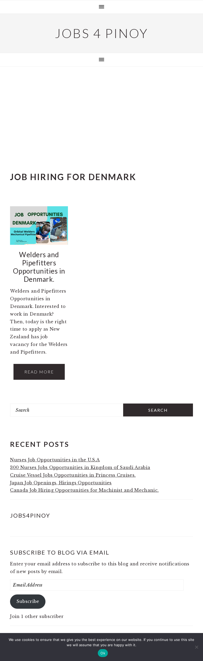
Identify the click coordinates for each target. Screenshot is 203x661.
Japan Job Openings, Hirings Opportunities (61, 482)
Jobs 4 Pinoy (101, 33)
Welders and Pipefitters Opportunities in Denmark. (39, 267)
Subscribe (27, 601)
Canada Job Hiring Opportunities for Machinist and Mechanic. (84, 490)
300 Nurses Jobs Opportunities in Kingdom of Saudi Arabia (80, 467)
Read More (39, 371)
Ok (102, 653)
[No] (196, 647)
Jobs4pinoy (30, 515)
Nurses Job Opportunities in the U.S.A (55, 459)
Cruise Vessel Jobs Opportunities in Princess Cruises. (73, 475)
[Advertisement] (101, 110)
